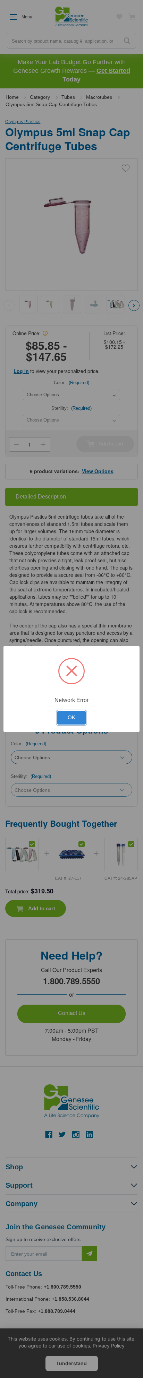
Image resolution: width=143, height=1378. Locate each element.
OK (71, 717)
